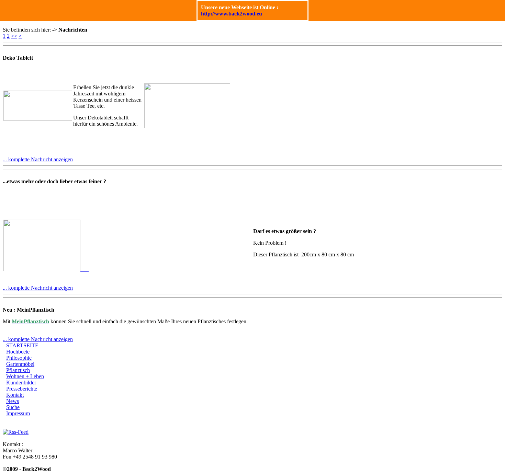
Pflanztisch (18, 370)
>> (14, 36)
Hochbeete (18, 352)
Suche (13, 407)
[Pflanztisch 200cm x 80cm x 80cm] (46, 269)
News (12, 401)
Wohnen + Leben (25, 376)
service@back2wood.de (29, 463)
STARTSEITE (22, 345)
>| (21, 36)
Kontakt (15, 395)
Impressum (18, 413)
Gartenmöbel (20, 364)
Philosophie (19, 358)
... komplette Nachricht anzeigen (38, 159)
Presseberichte (21, 389)
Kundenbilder (21, 382)
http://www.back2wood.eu (231, 13)
